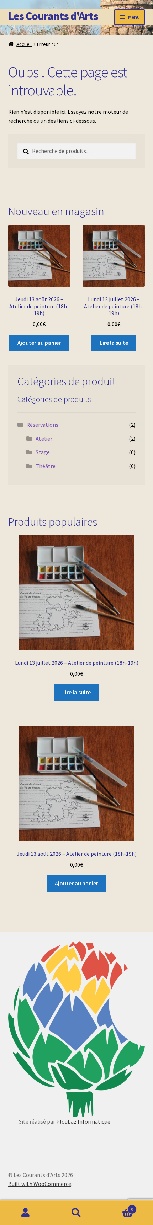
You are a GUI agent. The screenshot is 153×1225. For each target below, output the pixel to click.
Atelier (44, 438)
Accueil (24, 44)
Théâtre (46, 466)
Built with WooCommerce (39, 1183)
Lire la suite (114, 342)
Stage (43, 452)
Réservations (42, 424)
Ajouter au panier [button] (39, 342)
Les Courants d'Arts (53, 16)
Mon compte (25, 1213)
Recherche (76, 1213)
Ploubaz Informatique (83, 1121)
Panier (117, 1207)
